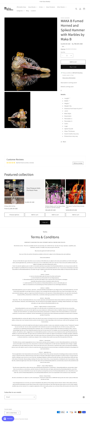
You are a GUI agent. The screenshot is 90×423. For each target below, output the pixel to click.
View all (45, 222)
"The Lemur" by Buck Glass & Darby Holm (75, 206)
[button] (32, 7)
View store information (68, 78)
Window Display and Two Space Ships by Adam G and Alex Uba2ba (55, 206)
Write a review (78, 163)
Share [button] (64, 141)
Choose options (14, 215)
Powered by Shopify (23, 419)
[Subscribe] (34, 397)
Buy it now (73, 67)
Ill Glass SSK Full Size (9, 206)
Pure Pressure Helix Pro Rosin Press (33, 189)
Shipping (63, 49)
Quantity (63, 52)
